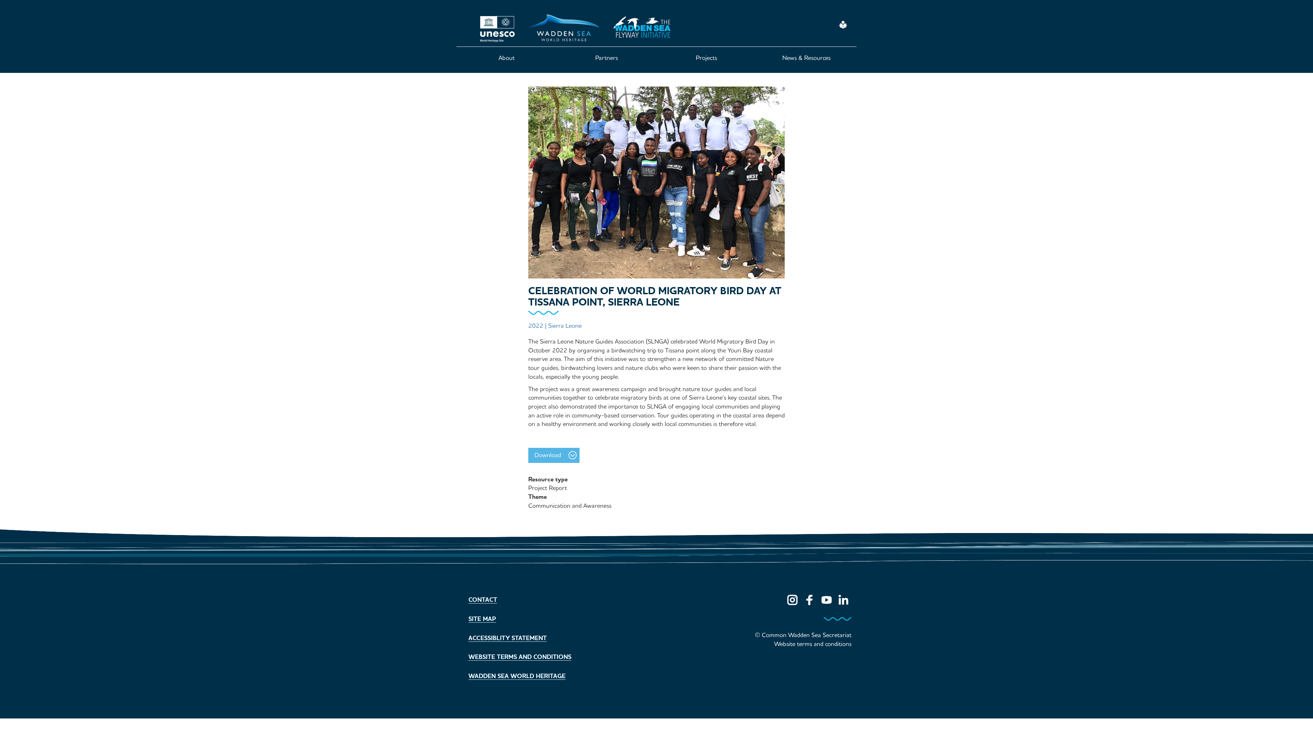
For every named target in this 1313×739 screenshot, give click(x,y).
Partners (606, 58)
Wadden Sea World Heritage (517, 676)
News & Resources (806, 58)
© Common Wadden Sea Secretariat (803, 635)
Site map (482, 619)
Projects (706, 58)
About (507, 58)
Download (547, 455)
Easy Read (843, 25)
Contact (482, 600)
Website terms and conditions (519, 657)
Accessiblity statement (507, 638)
